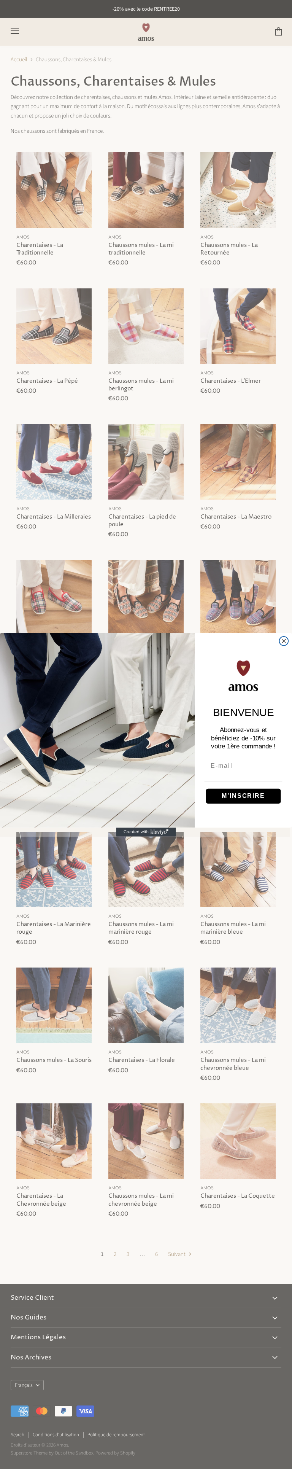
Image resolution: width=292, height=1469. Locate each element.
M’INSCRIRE (243, 796)
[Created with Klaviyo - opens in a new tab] (146, 832)
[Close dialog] (284, 641)
